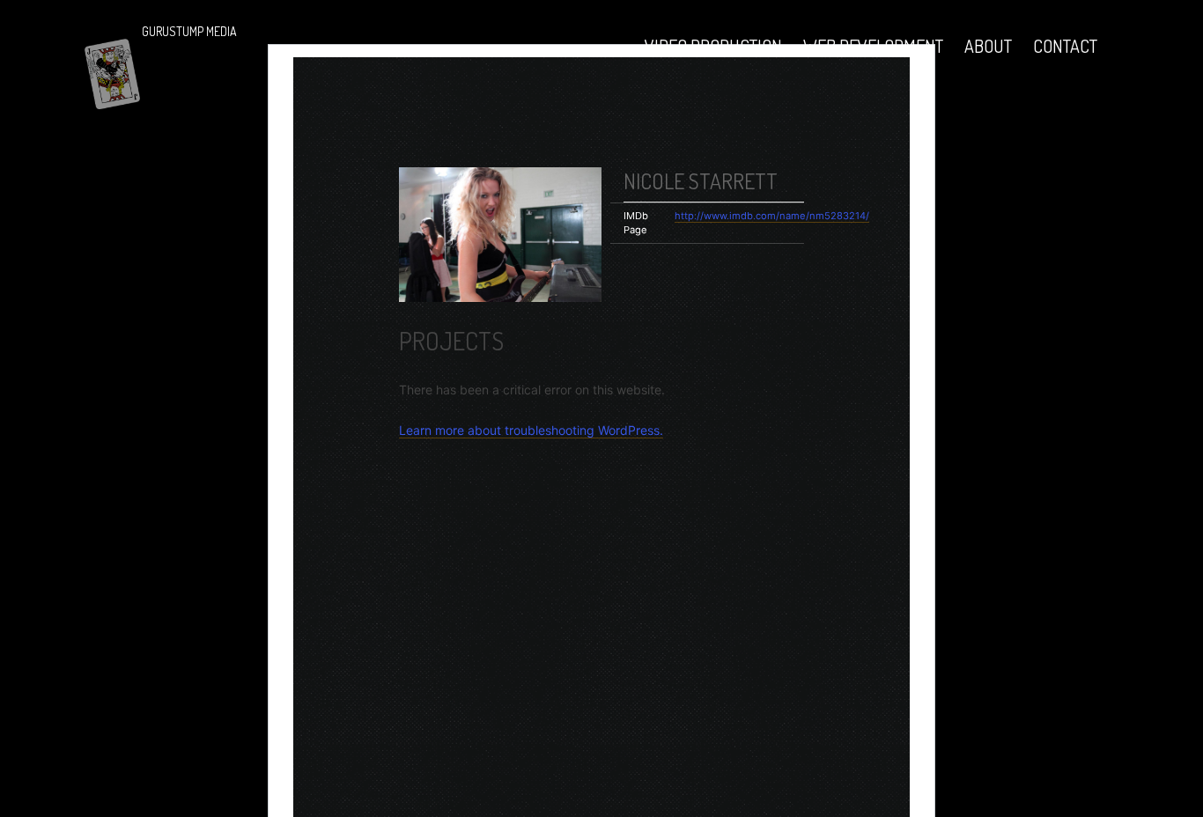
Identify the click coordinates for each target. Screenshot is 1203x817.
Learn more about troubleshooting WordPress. (531, 430)
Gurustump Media (189, 31)
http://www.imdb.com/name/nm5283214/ (772, 216)
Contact (1065, 45)
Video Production (713, 45)
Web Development (873, 45)
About (988, 45)
